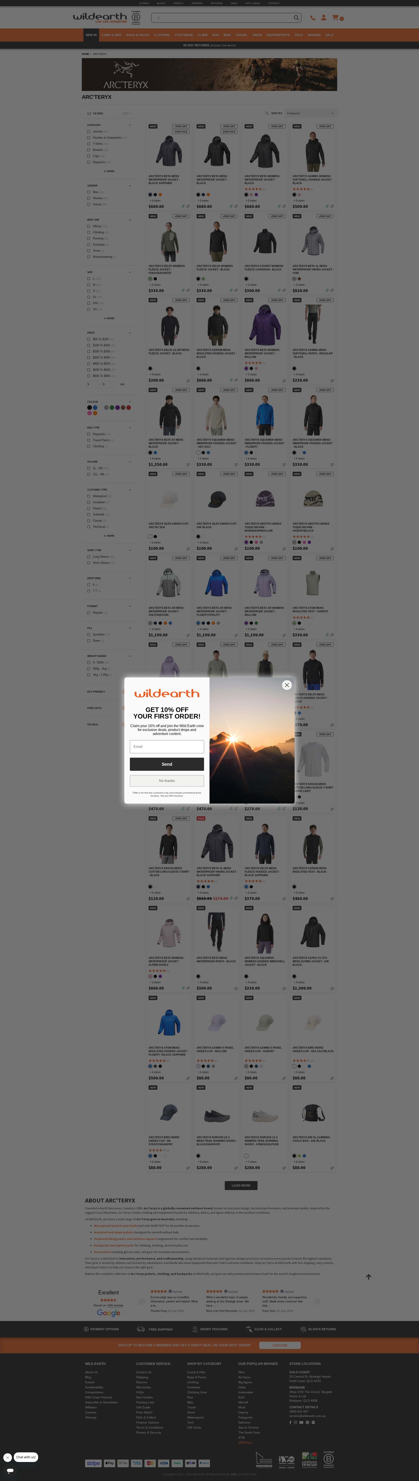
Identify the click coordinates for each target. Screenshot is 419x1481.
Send (167, 764)
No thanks (167, 781)
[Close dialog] (287, 685)
